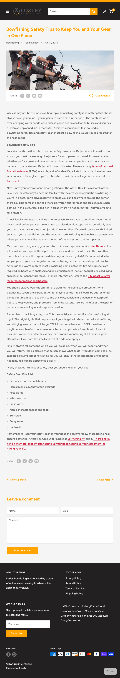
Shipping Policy (74, 593)
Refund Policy (73, 583)
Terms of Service (75, 588)
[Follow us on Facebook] (8, 654)
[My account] (104, 11)
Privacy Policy (73, 578)
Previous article (18, 479)
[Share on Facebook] (22, 95)
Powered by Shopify (16, 668)
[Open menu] (7, 11)
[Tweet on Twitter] (34, 95)
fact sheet (13, 181)
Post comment (22, 550)
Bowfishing (12, 42)
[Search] (94, 11)
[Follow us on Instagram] (14, 654)
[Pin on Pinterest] (28, 95)
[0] (111, 11)
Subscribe (16, 633)
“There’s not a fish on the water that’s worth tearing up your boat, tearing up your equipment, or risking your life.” (58, 443)
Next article (103, 479)
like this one (98, 246)
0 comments (102, 95)
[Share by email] (40, 95)
